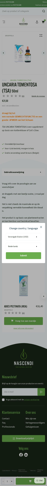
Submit (23, 255)
